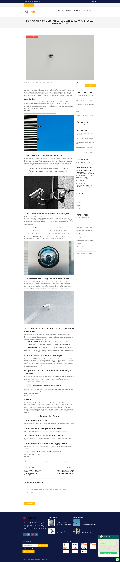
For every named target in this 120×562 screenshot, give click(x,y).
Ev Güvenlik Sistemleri (60, 461)
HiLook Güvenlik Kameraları (81, 178)
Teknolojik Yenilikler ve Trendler (83, 246)
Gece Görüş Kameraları (80, 175)
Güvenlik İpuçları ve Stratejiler (82, 220)
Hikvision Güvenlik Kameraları (81, 177)
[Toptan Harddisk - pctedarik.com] (66, 544)
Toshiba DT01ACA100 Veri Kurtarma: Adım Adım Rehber (85, 96)
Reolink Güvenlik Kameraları (81, 182)
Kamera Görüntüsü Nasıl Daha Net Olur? (84, 115)
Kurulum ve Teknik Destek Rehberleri (84, 230)
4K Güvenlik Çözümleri (37, 461)
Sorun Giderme (91, 182)
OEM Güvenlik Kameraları (80, 180)
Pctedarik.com (44, 559)
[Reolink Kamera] (75, 544)
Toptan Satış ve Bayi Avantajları (83, 249)
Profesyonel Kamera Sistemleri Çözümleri (85, 240)
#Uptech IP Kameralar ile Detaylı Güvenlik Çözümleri (77, 5)
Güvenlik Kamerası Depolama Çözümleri (84, 224)
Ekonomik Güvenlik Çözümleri (82, 217)
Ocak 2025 (78, 208)
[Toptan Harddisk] (66, 551)
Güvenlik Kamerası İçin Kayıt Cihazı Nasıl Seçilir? (84, 110)
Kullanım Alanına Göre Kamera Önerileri (84, 227)
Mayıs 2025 (78, 199)
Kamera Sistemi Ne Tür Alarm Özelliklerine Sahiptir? (85, 105)
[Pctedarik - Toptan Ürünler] (75, 547)
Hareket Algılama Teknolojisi (90, 175)
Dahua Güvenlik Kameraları (49, 461)
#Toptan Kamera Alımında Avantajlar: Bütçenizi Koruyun (49, 5)
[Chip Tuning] (66, 547)
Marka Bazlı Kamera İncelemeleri (32, 36)
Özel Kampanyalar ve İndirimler (82, 237)
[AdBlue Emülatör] (93, 544)
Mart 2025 (78, 202)
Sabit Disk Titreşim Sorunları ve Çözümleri (85, 100)
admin (33, 82)
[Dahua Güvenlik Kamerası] (84, 551)
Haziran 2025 (79, 195)
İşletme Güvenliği (70, 461)
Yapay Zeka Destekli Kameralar (84, 185)
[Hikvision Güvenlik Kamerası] (75, 551)
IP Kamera (88, 178)
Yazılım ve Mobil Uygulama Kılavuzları (84, 253)
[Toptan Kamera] (84, 547)
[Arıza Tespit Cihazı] (84, 544)
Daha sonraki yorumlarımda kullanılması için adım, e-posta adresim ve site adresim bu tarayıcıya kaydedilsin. (46, 489)
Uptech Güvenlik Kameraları (80, 183)
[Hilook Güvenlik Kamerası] (93, 547)
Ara (77, 82)
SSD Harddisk (79, 243)
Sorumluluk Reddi (28, 551)
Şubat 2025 (78, 205)
